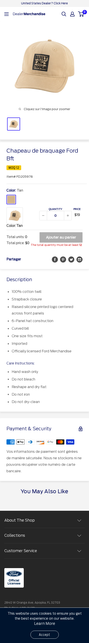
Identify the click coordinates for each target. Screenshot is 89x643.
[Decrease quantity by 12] (43, 215)
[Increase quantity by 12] (68, 215)
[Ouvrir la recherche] (64, 14)
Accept (44, 635)
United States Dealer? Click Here (44, 3)
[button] (55, 259)
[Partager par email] (79, 259)
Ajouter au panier (61, 237)
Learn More (44, 623)
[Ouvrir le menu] (6, 14)
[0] (81, 14)
